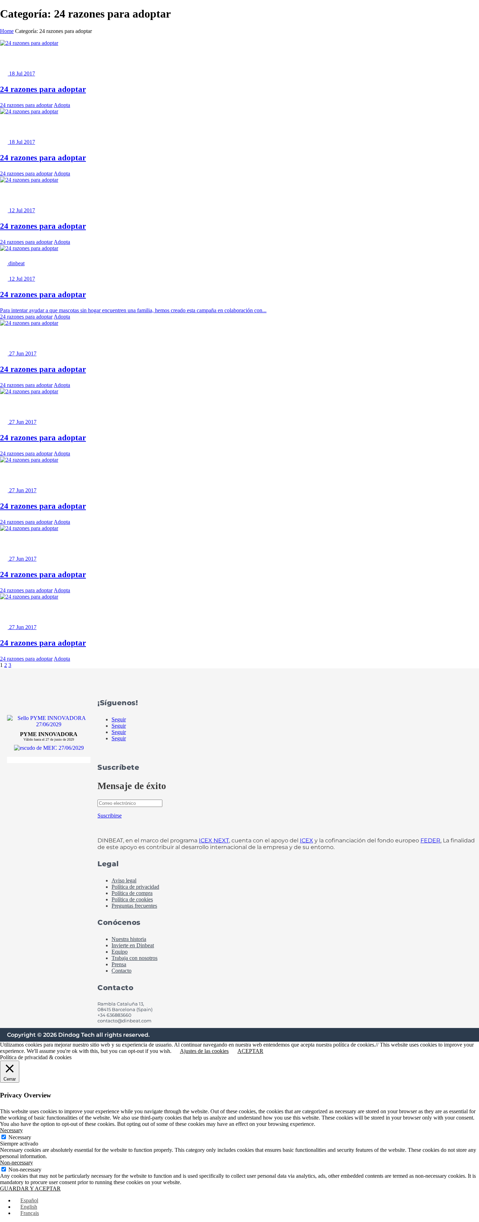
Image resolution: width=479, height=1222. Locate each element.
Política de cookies (132, 899)
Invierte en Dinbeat (133, 945)
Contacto (121, 971)
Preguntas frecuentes (134, 906)
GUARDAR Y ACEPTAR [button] (30, 1188)
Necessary (19, 1137)
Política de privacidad (135, 887)
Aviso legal (124, 880)
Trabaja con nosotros (134, 958)
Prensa (119, 964)
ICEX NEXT (214, 840)
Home (7, 31)
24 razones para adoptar (26, 105)
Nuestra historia (129, 939)
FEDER (430, 840)
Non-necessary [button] (16, 1163)
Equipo (120, 952)
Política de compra (132, 893)
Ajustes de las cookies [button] (204, 1051)
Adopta (62, 105)
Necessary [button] (11, 1130)
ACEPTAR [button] (250, 1051)
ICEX (306, 840)
